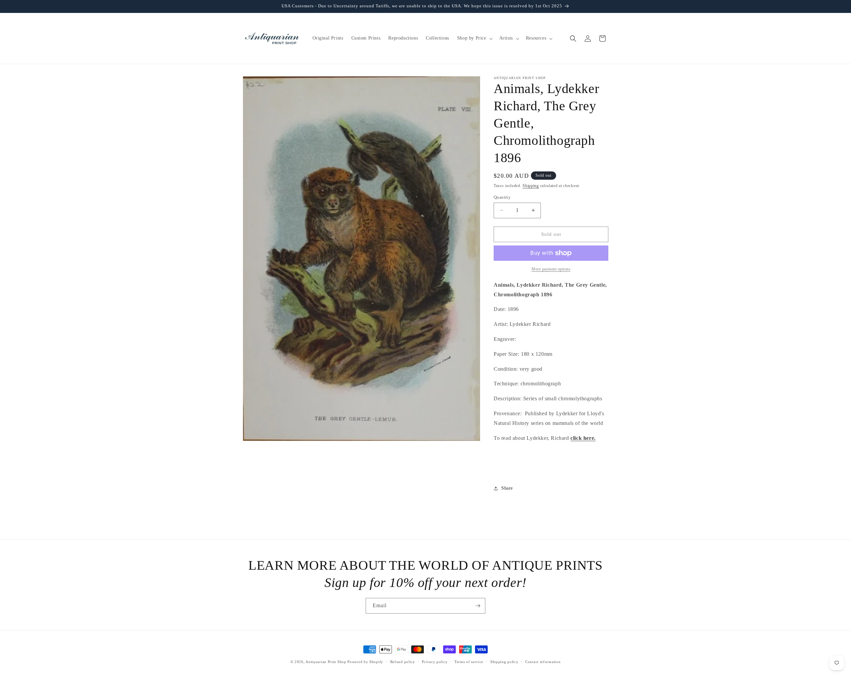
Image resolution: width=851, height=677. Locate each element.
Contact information (542, 662)
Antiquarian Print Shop (325, 662)
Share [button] (507, 488)
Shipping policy (504, 662)
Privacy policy (434, 662)
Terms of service (468, 662)
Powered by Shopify (365, 662)
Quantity (502, 197)
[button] (474, 38)
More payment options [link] (551, 269)
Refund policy (402, 662)
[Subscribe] (477, 606)
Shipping (531, 185)
